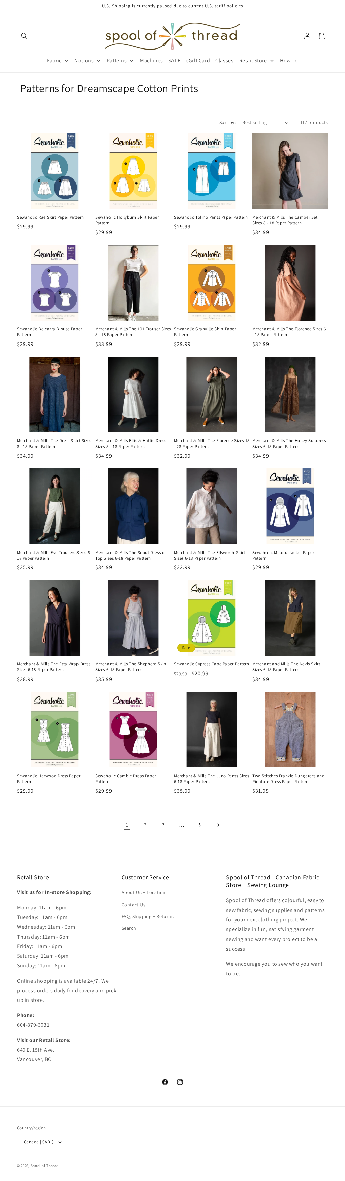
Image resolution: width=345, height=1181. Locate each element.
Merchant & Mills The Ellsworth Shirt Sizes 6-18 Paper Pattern (209, 555)
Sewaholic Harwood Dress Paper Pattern (48, 778)
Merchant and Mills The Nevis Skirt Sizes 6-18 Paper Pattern (286, 666)
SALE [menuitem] (174, 60)
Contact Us (134, 904)
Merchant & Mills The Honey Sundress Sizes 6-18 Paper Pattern (289, 443)
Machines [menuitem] (151, 60)
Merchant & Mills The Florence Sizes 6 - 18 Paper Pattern (289, 331)
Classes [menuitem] (224, 60)
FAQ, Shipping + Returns (148, 916)
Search (129, 928)
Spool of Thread (45, 1165)
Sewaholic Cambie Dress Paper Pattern (125, 778)
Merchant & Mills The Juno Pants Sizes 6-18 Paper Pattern (211, 778)
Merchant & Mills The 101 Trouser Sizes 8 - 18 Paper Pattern (133, 331)
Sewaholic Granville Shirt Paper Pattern (205, 331)
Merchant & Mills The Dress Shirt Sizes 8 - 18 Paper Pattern (54, 443)
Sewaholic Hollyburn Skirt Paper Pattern (127, 220)
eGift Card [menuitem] (198, 60)
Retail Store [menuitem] (253, 60)
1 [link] (127, 824)
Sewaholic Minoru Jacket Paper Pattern (283, 555)
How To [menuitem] (289, 60)
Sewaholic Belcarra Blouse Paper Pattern (49, 331)
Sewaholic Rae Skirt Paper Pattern (50, 217)
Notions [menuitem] (84, 60)
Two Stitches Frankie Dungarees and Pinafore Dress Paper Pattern (288, 778)
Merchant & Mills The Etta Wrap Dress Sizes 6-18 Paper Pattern (54, 666)
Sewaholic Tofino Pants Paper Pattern (211, 217)
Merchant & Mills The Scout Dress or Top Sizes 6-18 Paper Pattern (130, 555)
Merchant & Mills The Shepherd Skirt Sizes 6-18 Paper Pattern (131, 666)
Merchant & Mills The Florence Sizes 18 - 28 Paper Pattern (212, 443)
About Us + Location (144, 892)
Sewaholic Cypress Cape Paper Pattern (211, 664)
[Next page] (218, 825)
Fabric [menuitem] (54, 60)
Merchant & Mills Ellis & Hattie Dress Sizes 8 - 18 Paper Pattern (130, 443)
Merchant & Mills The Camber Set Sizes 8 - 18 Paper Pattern (285, 220)
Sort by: (227, 122)
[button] (24, 36)
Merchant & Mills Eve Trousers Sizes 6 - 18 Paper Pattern (54, 555)
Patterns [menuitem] (117, 60)
